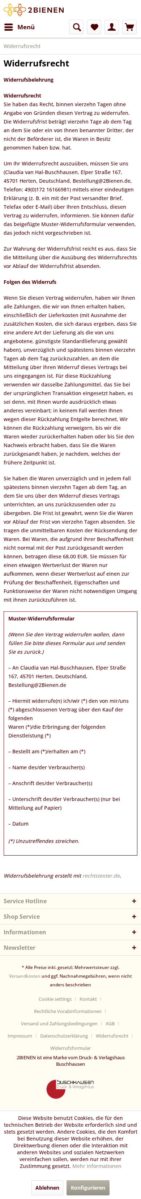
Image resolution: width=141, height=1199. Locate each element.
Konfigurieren (88, 1187)
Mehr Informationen (96, 1166)
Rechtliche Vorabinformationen (68, 1011)
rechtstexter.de (101, 875)
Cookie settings (55, 999)
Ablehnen (47, 1187)
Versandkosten (24, 976)
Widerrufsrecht (112, 1036)
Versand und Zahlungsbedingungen (59, 1023)
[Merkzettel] (94, 27)
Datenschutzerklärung (64, 1036)
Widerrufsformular (70, 1048)
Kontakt (88, 999)
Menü (26, 27)
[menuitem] (19, 27)
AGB (110, 1023)
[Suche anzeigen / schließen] (76, 27)
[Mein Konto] (111, 27)
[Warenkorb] (129, 27)
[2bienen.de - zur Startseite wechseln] (34, 10)
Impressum (20, 1036)
